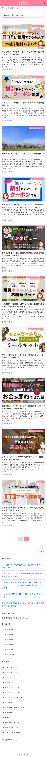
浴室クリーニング (12, 727)
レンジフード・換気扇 (13, 697)
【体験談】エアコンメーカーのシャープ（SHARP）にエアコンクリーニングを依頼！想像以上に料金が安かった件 (23, 585)
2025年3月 (8, 644)
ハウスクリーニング (13, 692)
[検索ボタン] (44, 3)
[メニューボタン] (3, 3)
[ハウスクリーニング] (23, 3)
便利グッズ (9, 702)
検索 (42, 551)
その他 (7, 682)
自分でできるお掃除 (13, 732)
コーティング (10, 677)
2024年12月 (9, 654)
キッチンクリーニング (13, 672)
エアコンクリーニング (13, 667)
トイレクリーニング (13, 687)
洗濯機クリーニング (13, 722)
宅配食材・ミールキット (14, 707)
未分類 (7, 717)
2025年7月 (8, 629)
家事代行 (8, 712)
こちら (15, 739)
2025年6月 (8, 634)
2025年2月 (8, 649)
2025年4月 (8, 639)
